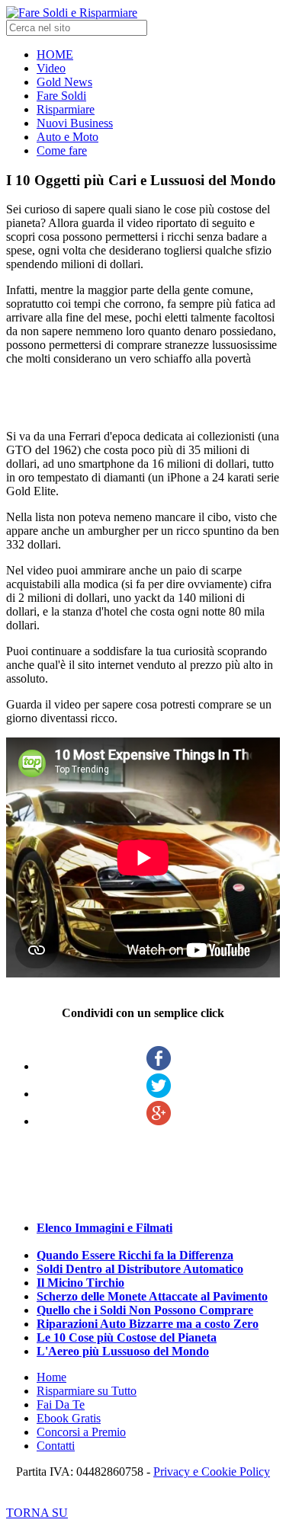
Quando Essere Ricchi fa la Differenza (135, 1255)
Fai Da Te (61, 1404)
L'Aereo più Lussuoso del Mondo (123, 1351)
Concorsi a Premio (81, 1431)
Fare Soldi (61, 95)
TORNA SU (37, 1512)
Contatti (56, 1445)
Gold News (64, 81)
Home (51, 1377)
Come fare (62, 150)
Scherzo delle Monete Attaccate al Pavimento (152, 1296)
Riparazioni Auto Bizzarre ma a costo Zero (148, 1323)
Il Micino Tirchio (80, 1282)
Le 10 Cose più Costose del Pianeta (127, 1337)
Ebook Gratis (69, 1418)
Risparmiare (66, 109)
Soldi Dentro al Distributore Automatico (140, 1268)
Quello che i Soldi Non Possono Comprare (145, 1310)
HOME (55, 54)
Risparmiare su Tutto (87, 1390)
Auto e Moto (67, 136)
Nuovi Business (75, 123)
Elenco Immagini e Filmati (104, 1227)
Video (51, 68)
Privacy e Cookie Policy (211, 1471)
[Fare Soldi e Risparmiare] (71, 12)
